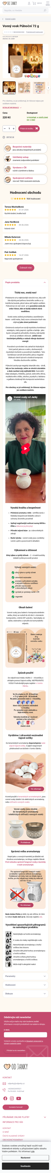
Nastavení (25, 1157)
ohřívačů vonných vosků (19, 802)
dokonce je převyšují (24, 526)
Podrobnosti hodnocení (34, 32)
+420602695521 (16, 1090)
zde (32, 1151)
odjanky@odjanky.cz (16, 1083)
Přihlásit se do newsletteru (16, 1050)
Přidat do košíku (26, 129)
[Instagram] (11, 1098)
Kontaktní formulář (15, 1107)
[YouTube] (19, 1098)
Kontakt (7, 1128)
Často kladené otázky (13, 1136)
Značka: (9, 38)
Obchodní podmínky (13, 1139)
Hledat (45, 10)
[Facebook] (5, 1098)
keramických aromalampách (29, 797)
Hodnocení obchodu (25, 193)
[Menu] (47, 3)
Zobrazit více (26, 267)
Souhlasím (25, 1166)
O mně (6, 1132)
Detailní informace (11, 108)
